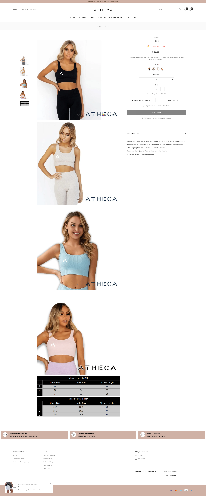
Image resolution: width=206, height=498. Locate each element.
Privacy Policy (48, 459)
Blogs (15, 455)
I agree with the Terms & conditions (158, 106)
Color (156, 65)
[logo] (103, 10)
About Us (46, 468)
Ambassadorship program (22, 462)
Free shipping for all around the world (103, 1)
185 (145, 118)
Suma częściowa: (153, 94)
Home (100, 26)
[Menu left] (15, 9)
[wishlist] (185, 9)
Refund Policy (48, 462)
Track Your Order (18, 459)
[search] (179, 9)
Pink (162, 69)
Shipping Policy (48, 465)
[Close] (50, 483)
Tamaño (156, 75)
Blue (153, 69)
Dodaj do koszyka (141, 100)
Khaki (158, 69)
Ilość (156, 85)
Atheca (156, 37)
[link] (24, 60)
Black (149, 69)
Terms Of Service (49, 455)
